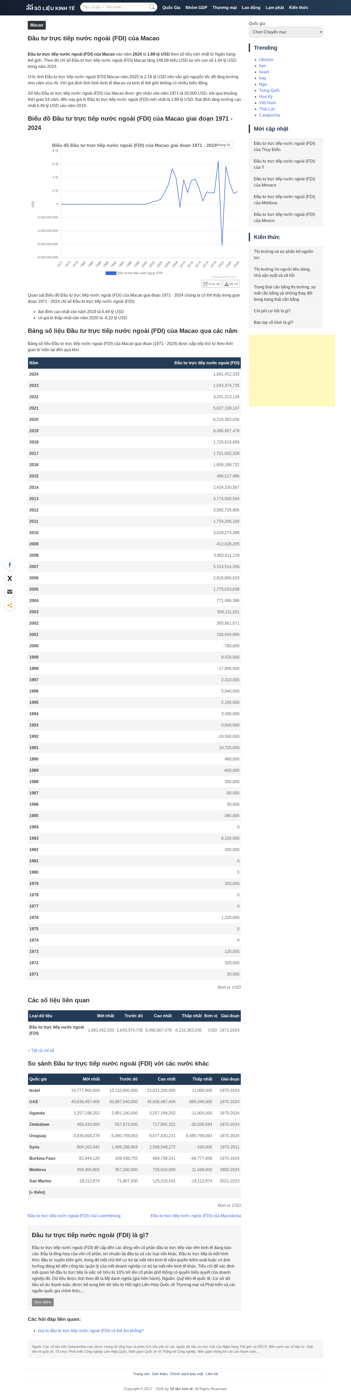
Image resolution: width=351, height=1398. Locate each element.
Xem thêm (42, 1302)
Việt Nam (267, 103)
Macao (36, 25)
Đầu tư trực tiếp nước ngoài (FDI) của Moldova (284, 199)
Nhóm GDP (196, 7)
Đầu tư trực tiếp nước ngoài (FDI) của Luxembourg (74, 1216)
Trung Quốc (269, 90)
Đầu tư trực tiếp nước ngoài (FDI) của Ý (284, 164)
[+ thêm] (37, 1192)
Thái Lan (267, 109)
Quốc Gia (171, 7)
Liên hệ (212, 1374)
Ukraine (266, 59)
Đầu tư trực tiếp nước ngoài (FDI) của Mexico (284, 217)
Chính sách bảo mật (186, 1374)
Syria (34, 1147)
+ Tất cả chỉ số (41, 1050)
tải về (233, 284)
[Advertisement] (292, 371)
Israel (34, 1090)
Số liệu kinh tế (54, 8)
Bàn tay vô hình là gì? (273, 322)
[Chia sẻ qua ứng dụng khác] (9, 605)
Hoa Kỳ (266, 96)
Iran (262, 66)
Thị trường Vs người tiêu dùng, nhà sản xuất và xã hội (282, 272)
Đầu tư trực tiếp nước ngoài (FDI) (56, 1030)
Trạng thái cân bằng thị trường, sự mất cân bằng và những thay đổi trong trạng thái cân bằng (285, 293)
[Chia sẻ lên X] (9, 578)
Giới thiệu (160, 1374)
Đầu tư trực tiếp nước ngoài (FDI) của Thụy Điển (284, 146)
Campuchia (269, 115)
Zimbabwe (39, 1124)
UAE (33, 1102)
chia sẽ (214, 284)
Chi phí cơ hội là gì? (272, 311)
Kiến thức (298, 7)
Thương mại (225, 7)
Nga (263, 84)
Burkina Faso (42, 1158)
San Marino (40, 1181)
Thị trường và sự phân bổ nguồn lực (283, 254)
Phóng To (223, 145)
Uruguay (37, 1136)
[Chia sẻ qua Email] (9, 591)
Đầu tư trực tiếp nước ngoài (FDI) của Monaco (284, 182)
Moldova (37, 1169)
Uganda (37, 1113)
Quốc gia (257, 23)
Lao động (251, 7)
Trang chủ (141, 1374)
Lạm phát (275, 7)
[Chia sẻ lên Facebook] (9, 565)
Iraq (262, 78)
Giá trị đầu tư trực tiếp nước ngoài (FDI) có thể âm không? (91, 1331)
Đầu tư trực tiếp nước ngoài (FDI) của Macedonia (196, 1216)
